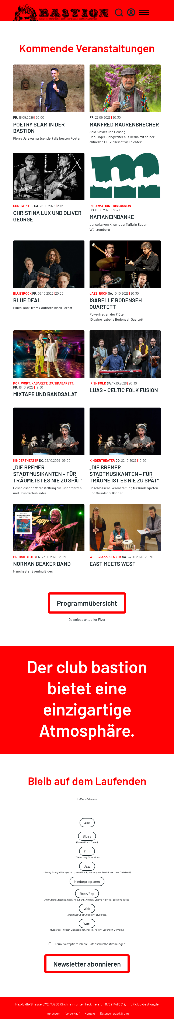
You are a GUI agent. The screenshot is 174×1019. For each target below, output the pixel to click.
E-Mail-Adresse (87, 799)
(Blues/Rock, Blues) (87, 839)
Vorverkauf (73, 1013)
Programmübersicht (87, 603)
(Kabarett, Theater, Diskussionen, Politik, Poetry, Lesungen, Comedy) (87, 926)
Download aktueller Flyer (87, 619)
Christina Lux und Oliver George (47, 215)
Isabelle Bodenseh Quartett (116, 303)
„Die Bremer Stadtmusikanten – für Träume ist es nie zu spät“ (47, 473)
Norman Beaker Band (42, 563)
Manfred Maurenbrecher (124, 124)
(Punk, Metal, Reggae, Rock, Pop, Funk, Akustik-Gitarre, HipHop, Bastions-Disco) (87, 896)
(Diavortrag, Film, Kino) (87, 854)
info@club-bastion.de (143, 1004)
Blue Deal (27, 300)
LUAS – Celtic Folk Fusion (124, 390)
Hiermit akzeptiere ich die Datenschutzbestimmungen (89, 944)
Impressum (53, 1013)
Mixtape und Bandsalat (45, 394)
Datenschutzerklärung (114, 1013)
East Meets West (113, 563)
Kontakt (90, 1013)
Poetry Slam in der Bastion (39, 127)
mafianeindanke (112, 216)
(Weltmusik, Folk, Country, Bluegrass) (87, 911)
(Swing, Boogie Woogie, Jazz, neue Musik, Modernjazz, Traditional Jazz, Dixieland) (87, 869)
